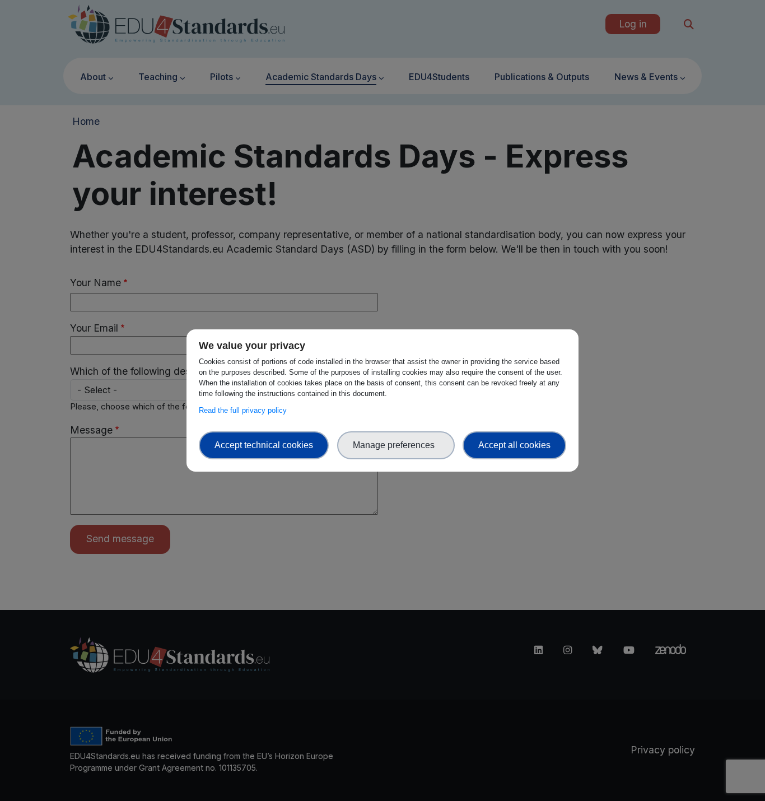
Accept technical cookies (263, 445)
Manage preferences (396, 445)
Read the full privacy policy (245, 410)
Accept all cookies (514, 445)
